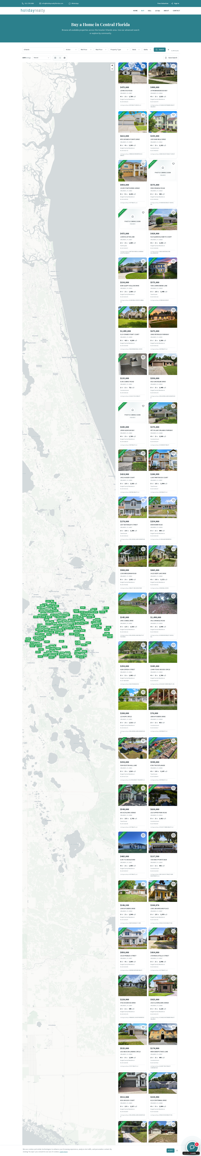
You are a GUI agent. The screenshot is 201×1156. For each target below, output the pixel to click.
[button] (77, 635)
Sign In (176, 3)
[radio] (55, 57)
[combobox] (71, 50)
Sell (149, 11)
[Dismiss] (198, 1153)
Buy (142, 11)
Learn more (64, 1152)
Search (161, 49)
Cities (157, 11)
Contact (176, 11)
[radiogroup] (60, 57)
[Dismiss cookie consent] (177, 1150)
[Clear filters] (168, 50)
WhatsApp (75, 3)
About (166, 11)
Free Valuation (162, 3)
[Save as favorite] (143, 66)
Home (135, 11)
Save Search (172, 58)
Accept (170, 1150)
